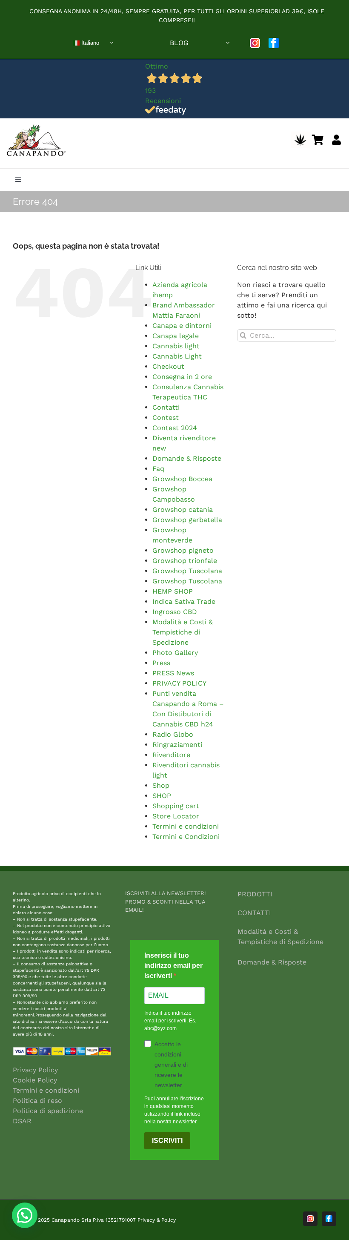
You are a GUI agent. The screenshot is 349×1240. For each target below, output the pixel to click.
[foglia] (300, 135)
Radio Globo (172, 734)
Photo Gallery (175, 653)
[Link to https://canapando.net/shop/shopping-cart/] (317, 140)
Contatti (166, 407)
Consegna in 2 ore (182, 377)
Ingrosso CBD (174, 612)
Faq (158, 469)
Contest (165, 417)
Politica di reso (37, 1100)
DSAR (22, 1121)
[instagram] (255, 43)
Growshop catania (182, 509)
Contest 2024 (174, 428)
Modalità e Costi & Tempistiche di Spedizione (182, 632)
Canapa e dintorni (182, 325)
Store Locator (175, 816)
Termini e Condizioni (186, 836)
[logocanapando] (35, 125)
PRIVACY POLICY (179, 683)
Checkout (168, 366)
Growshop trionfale (184, 561)
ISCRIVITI (167, 1140)
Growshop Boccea (182, 479)
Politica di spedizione (48, 1111)
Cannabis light (176, 346)
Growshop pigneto (183, 550)
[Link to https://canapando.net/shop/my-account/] (336, 140)
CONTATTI (254, 913)
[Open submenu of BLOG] (228, 43)
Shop (160, 785)
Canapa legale (175, 336)
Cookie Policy (35, 1080)
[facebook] (274, 43)
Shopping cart (175, 806)
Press (161, 663)
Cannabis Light (177, 356)
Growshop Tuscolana (187, 571)
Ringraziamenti (177, 745)
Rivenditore (171, 755)
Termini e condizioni (185, 826)
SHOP (161, 796)
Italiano (89, 42)
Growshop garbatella (187, 520)
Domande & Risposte (186, 458)
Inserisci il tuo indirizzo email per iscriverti (173, 965)
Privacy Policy (35, 1070)
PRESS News (173, 673)
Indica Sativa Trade (183, 601)
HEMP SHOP (172, 591)
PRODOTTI (254, 894)
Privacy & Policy (156, 1220)
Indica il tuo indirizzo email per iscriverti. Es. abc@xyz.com (170, 1020)
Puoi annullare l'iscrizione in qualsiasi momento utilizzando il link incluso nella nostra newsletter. (174, 1110)
